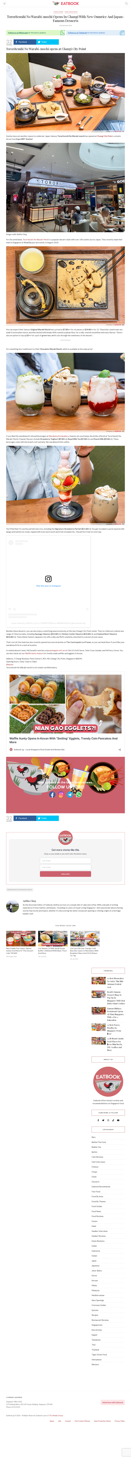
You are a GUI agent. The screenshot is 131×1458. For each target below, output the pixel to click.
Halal (94, 1226)
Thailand (95, 1350)
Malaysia (95, 1290)
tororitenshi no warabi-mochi (19, 889)
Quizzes (95, 1310)
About (52, 1421)
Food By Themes (99, 1201)
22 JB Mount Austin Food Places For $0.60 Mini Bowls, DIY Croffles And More (115, 1044)
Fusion (94, 1221)
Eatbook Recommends (101, 1186)
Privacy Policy (120, 1421)
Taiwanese (96, 1340)
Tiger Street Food (99, 1354)
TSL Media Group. (56, 1415)
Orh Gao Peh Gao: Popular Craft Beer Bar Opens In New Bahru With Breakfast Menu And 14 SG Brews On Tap (84, 952)
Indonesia (96, 1251)
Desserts (95, 1181)
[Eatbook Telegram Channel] (70, 794)
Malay (94, 1285)
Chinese (95, 1167)
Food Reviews (97, 1216)
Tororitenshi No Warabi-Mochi (36, 239)
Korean (95, 1280)
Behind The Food (99, 1142)
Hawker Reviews (99, 1236)
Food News (58, 11)
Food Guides (97, 1206)
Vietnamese (97, 1359)
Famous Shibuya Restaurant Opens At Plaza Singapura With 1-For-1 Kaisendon (115, 1014)
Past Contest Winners (82, 1421)
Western (95, 1364)
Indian (94, 1246)
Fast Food (96, 1191)
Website (9, 664)
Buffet (94, 1152)
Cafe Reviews (97, 1157)
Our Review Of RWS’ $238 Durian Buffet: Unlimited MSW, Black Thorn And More (52, 950)
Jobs (59, 1421)
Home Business (98, 1241)
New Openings (71, 11)
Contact (68, 1421)
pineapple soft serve (58, 650)
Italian (94, 1256)
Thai (93, 1345)
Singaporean (97, 1325)
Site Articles (97, 1330)
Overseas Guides (99, 1305)
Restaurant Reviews (100, 1320)
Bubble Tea (96, 1147)
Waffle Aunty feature (34, 653)
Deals (94, 1176)
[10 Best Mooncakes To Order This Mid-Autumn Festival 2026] (99, 982)
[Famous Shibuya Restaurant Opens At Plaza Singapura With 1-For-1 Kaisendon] (99, 1014)
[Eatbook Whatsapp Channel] (79, 794)
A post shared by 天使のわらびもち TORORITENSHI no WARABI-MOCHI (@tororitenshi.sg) (48, 623)
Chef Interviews (98, 1162)
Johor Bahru (97, 1270)
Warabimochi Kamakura (59, 436)
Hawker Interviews (100, 1231)
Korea (94, 1275)
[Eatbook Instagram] (61, 794)
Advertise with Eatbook (112, 1402)
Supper (94, 1335)
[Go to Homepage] (65, 3)
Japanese (95, 1265)
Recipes (95, 1315)
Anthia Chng (29, 901)
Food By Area (97, 1196)
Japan (94, 1261)
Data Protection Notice (102, 1421)
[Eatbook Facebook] (52, 794)
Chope (94, 1172)
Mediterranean (98, 1295)
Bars (94, 1137)
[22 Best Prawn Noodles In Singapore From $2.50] (99, 1029)
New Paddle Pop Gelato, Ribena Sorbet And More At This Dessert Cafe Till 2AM (19, 950)
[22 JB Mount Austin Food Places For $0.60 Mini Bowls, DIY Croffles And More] (99, 1044)
